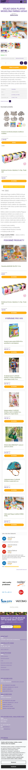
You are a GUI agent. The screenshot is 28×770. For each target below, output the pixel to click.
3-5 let (13, 97)
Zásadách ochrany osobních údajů (15, 757)
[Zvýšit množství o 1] (21, 63)
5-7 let (16, 97)
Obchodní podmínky (5, 658)
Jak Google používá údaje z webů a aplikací (11, 758)
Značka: (14, 15)
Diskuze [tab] (6, 190)
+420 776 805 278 (4, 649)
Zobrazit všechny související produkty (14, 186)
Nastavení (13, 762)
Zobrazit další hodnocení (21, 569)
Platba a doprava (4, 656)
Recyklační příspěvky (5, 669)
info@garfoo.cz (23, 639)
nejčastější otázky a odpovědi (17, 681)
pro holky (18, 94)
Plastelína (14, 89)
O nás (2, 660)
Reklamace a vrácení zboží (6, 665)
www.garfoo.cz (6, 726)
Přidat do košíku (14, 67)
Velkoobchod (3, 667)
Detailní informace (4, 101)
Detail (14, 142)
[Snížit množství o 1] (25, 63)
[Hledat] (17, 1)
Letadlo (3, 145)
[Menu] (25, 1)
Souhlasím (13, 766)
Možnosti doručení (20, 58)
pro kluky (13, 94)
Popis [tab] (3, 190)
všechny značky (14, 607)
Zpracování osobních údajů (6, 662)
